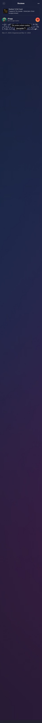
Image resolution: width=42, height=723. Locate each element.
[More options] (38, 3)
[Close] (4, 3)
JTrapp (10, 19)
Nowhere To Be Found (16, 9)
